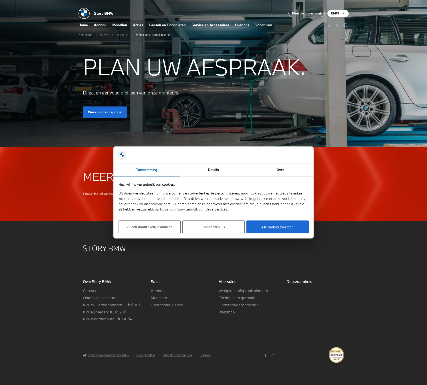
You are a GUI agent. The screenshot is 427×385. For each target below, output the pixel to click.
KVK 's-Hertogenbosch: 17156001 (111, 304)
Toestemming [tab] (146, 170)
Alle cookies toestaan (277, 227)
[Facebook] (266, 354)
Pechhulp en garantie (237, 297)
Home (83, 25)
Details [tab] (213, 170)
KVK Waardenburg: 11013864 (107, 318)
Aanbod (100, 25)
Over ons (242, 25)
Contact (89, 290)
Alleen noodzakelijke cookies (149, 227)
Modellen (119, 25)
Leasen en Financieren (167, 25)
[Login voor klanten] (345, 25)
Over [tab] (280, 170)
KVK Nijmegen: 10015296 (104, 312)
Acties (138, 25)
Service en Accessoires (210, 25)
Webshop (227, 312)
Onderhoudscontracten (239, 304)
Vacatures (263, 25)
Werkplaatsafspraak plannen (243, 290)
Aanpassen (211, 227)
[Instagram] (273, 354)
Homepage (85, 34)
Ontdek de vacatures (101, 297)
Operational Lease (167, 304)
